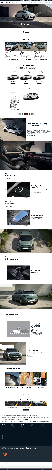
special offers (24, 67)
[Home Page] (2, 2)
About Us (32, 426)
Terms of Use (42, 426)
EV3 (2, 434)
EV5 (2, 436)
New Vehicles (30, 2)
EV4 (2, 435)
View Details (8, 59)
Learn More (12, 83)
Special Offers (41, 2)
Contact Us (14, 59)
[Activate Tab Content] (18, 114)
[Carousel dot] (24, 197)
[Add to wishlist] (17, 51)
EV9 (2, 438)
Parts (22, 426)
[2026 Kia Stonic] (26, 46)
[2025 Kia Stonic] (12, 46)
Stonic (2, 425)
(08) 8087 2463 (4, 449)
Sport (25, 88)
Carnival (3, 433)
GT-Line (29, 88)
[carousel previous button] (6, 189)
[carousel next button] (46, 189)
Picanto (2, 439)
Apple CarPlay (3, 420)
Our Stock (35, 2)
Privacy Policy (42, 425)
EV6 (2, 437)
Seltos (2, 426)
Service (46, 2)
